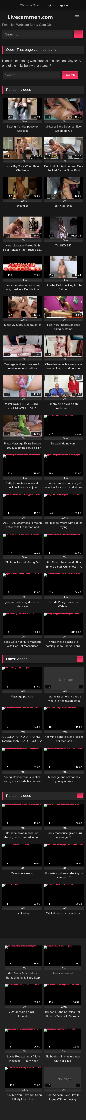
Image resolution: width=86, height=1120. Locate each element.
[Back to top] (74, 1108)
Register (63, 5)
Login (48, 5)
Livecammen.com (29, 17)
